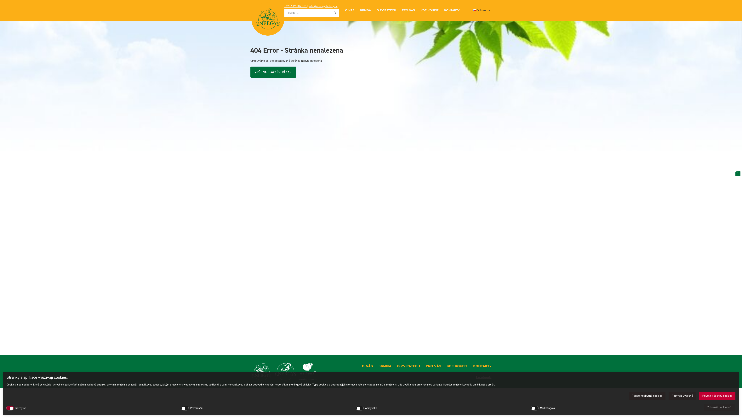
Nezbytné (20, 408)
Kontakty (451, 10)
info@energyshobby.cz (323, 6)
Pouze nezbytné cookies (647, 395)
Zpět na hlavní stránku (273, 72)
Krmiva (365, 10)
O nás (349, 10)
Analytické (371, 408)
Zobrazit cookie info (719, 407)
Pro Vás (408, 10)
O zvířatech (386, 10)
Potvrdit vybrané (682, 395)
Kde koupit (429, 10)
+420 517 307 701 (295, 6)
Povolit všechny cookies (717, 395)
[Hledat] (334, 13)
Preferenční (196, 408)
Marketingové (548, 408)
